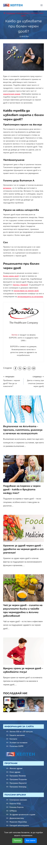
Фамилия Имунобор (18, 822)
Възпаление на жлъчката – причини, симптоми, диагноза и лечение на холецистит (22, 430)
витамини (7, 188)
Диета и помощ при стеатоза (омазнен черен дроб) (35, 381)
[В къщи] (4, 13)
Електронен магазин (18, 800)
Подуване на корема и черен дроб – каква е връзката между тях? (21, 489)
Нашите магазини (17, 735)
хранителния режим (11, 94)
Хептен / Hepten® (20, 285)
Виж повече (30, 840)
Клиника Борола (17, 807)
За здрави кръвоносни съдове (22, 814)
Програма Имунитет (18, 783)
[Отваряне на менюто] (41, 5)
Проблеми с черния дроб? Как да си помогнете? (11, 381)
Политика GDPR (16, 746)
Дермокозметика (17, 818)
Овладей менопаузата (19, 825)
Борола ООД (15, 803)
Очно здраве (15, 772)
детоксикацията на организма (30, 296)
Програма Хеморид (18, 787)
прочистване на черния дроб (26, 291)
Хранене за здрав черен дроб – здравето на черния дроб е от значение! (23, 549)
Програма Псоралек (18, 779)
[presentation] (23, 409)
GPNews (13, 811)
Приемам (17, 840)
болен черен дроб (11, 276)
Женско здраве (16, 768)
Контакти (13, 739)
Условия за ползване (18, 742)
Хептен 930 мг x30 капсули (21, 731)
